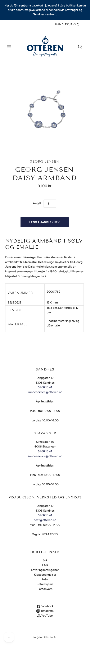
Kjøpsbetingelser (45, 574)
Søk (45, 560)
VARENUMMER (20, 293)
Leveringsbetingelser (45, 570)
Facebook (47, 606)
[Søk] (80, 46)
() (67, 24)
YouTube (47, 615)
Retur (45, 579)
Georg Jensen (44, 161)
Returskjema (45, 584)
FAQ (45, 565)
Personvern (45, 589)
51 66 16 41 (45, 387)
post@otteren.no (45, 520)
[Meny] (8, 47)
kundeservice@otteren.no (45, 392)
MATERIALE (18, 324)
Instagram (47, 611)
